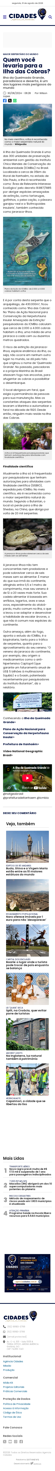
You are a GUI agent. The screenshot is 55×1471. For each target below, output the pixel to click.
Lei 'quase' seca (14, 1007)
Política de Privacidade (16, 1404)
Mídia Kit (8, 1382)
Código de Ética (12, 1412)
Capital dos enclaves (18, 959)
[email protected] (17, 1337)
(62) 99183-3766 (16, 1331)
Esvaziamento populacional (22, 914)
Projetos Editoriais (13, 1387)
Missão (7, 1366)
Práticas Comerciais (15, 1391)
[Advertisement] (27, 40)
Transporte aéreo (19, 1166)
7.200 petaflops (18, 1181)
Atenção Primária (19, 1210)
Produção (9, 1370)
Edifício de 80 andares (18, 865)
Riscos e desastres (20, 1196)
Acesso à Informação (16, 1408)
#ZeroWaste (13, 1098)
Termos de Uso (12, 1417)
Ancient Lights (14, 1053)
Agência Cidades (13, 1361)
